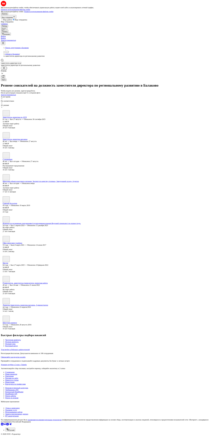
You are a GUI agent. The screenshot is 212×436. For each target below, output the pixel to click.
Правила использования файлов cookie (38, 12)
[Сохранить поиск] (3, 77)
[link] (4, 31)
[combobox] (11, 63)
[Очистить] (4, 68)
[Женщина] (6, 239)
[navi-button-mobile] (3, 43)
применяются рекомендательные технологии (45, 420)
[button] (3, 36)
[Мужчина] (6, 113)
